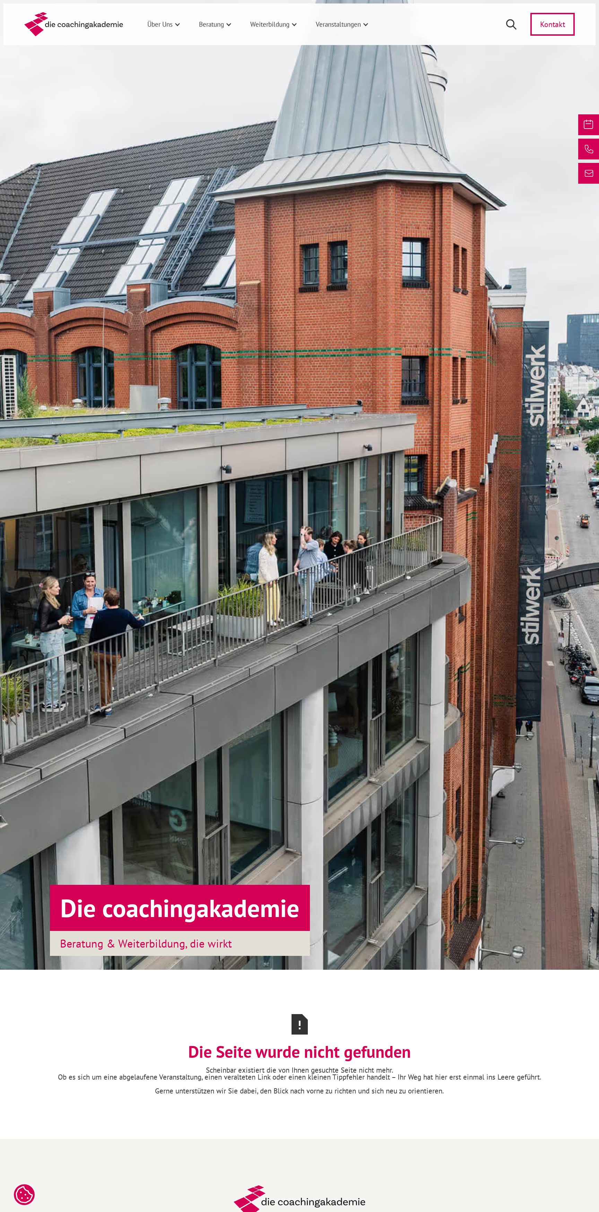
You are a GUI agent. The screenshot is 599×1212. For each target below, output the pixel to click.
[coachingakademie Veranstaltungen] (588, 124)
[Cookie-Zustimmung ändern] (24, 1194)
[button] (164, 24)
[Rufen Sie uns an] (588, 149)
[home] (73, 24)
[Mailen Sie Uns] (588, 173)
